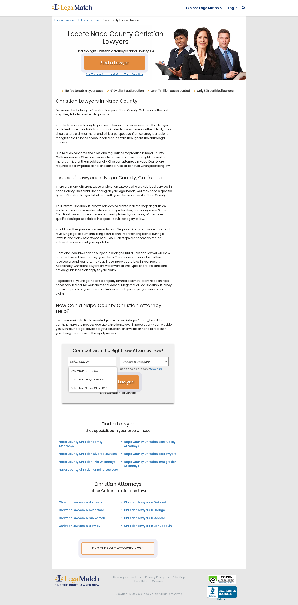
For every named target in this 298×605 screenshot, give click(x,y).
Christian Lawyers (64, 20)
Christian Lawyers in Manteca (80, 502)
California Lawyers (88, 20)
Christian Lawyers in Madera (144, 518)
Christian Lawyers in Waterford (81, 510)
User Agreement (124, 577)
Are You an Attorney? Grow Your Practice (114, 74)
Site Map (179, 577)
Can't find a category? (141, 369)
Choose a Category (135, 362)
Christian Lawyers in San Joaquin (148, 526)
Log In (233, 7)
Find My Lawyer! (118, 382)
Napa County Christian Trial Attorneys (87, 462)
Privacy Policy (154, 577)
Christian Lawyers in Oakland (145, 502)
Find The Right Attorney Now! (118, 548)
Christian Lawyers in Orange (144, 510)
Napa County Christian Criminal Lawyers (88, 470)
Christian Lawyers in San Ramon (82, 518)
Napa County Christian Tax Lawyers (150, 454)
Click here (156, 369)
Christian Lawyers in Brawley (79, 526)
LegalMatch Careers (149, 581)
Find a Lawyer (114, 63)
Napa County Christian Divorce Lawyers (88, 454)
